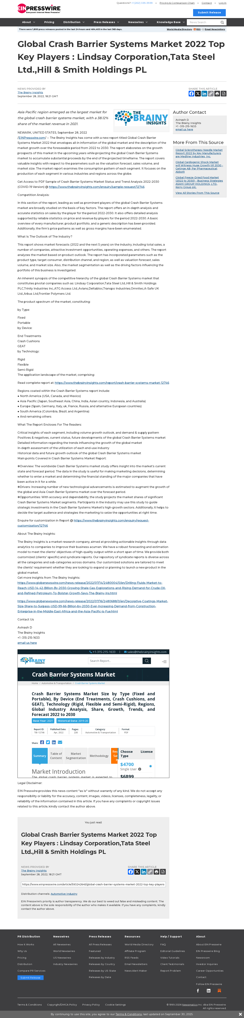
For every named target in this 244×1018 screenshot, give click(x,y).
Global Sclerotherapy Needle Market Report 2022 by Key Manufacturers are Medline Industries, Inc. (199, 153)
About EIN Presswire (208, 944)
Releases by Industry (102, 957)
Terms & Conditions (30, 1004)
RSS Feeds (131, 957)
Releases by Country (102, 964)
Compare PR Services (31, 970)
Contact (207, 2)
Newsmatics (189, 1004)
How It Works (26, 944)
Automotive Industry (64, 893)
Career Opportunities (209, 970)
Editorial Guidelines (172, 951)
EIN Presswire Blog (208, 951)
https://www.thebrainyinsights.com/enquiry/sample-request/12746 (97, 187)
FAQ (163, 944)
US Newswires (62, 957)
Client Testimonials (172, 964)
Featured (95, 951)
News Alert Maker (136, 970)
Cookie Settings (115, 1004)
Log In (222, 2)
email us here (27, 643)
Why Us (22, 951)
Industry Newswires (65, 964)
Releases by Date (100, 977)
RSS (198, 29)
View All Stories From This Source (197, 192)
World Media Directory (179, 29)
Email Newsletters (215, 29)
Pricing (177, 2)
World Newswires (64, 951)
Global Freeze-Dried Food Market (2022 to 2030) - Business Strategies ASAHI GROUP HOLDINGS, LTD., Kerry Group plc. (199, 182)
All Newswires (61, 944)
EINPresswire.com (32, 137)
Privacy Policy (91, 1004)
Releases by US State (102, 970)
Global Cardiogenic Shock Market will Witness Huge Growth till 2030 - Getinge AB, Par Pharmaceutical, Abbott (199, 167)
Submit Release (209, 12)
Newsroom (203, 957)
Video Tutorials (169, 957)
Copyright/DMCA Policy (62, 1004)
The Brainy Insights (30, 92)
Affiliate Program (135, 951)
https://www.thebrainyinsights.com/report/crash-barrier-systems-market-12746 (112, 383)
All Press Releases (100, 944)
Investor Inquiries (207, 964)
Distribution (25, 964)
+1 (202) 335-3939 (142, 2)
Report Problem (170, 970)
